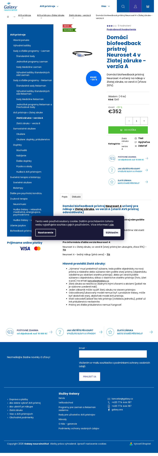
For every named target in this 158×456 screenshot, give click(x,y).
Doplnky (17, 144)
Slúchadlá (21, 150)
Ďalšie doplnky (24, 161)
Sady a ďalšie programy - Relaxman (32, 80)
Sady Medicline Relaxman (30, 99)
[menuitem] (49, 6)
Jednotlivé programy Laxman (32, 61)
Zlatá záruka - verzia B (28, 123)
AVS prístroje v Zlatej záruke (28, 112)
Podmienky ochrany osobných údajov (79, 428)
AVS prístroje (18, 34)
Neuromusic (19, 204)
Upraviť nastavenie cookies (91, 443)
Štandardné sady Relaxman (31, 85)
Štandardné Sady (25, 56)
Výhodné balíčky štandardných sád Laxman (33, 74)
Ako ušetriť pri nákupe (21, 406)
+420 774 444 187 (121, 402)
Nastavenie (45, 232)
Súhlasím (112, 232)
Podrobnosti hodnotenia (121, 29)
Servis (62, 398)
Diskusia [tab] (76, 196)
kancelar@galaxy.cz (98, 280)
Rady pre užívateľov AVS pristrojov (77, 414)
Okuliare (20, 134)
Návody (63, 419)
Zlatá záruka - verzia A (29, 117)
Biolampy (18, 187)
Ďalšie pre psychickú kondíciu (26, 193)
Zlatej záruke (84, 209)
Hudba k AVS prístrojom (28, 171)
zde (111, 224)
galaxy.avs (117, 409)
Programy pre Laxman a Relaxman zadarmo (77, 409)
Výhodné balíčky (22, 45)
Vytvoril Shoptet (142, 443)
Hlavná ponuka (21, 40)
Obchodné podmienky (21, 417)
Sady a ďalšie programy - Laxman (31, 50)
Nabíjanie (21, 155)
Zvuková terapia (18, 198)
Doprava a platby (18, 399)
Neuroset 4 (114, 206)
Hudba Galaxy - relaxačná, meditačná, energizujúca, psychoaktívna (27, 212)
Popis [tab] (64, 196)
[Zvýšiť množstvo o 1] (144, 121)
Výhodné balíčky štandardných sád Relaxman (33, 92)
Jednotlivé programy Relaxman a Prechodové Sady (34, 106)
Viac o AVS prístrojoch (21, 413)
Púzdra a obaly (24, 166)
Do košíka (130, 129)
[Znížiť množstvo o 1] (129, 121)
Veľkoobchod (66, 402)
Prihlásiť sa (89, 376)
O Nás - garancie (68, 423)
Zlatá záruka (16, 410)
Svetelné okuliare (22, 182)
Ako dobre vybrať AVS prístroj (25, 402)
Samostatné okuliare (24, 128)
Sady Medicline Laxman (29, 67)
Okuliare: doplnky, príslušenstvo (33, 139)
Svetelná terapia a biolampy (25, 177)
